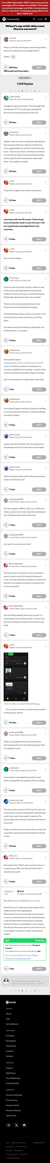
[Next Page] (39, 91)
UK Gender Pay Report (13, 1158)
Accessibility (18, 1150)
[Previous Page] (11, 91)
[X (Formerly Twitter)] (16, 1125)
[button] (46, 39)
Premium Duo (11, 1100)
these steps (31, 10)
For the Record (12, 1024)
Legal (7, 1143)
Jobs (8, 1018)
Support (9, 1068)
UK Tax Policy (24, 1154)
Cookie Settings (21, 1147)
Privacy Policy (10, 1147)
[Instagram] (9, 1125)
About (8, 1013)
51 (35, 91)
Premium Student (13, 1110)
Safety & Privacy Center (18, 1143)
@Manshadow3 (14, 900)
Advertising (11, 1046)
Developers (11, 1040)
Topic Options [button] (24, 78)
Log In (40, 19)
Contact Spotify (12, 1083)
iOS (13, 57)
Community (13, 19)
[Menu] (46, 19)
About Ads (9, 1150)
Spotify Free (11, 1115)
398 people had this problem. (16, 71)
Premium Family (12, 1105)
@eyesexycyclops (32, 900)
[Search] (34, 19)
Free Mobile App (13, 1078)
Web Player (11, 1073)
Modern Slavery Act (12, 1154)
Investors (10, 1051)
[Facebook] (24, 1125)
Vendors (9, 1056)
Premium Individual (14, 1095)
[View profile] (6, 39)
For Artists (10, 1035)
